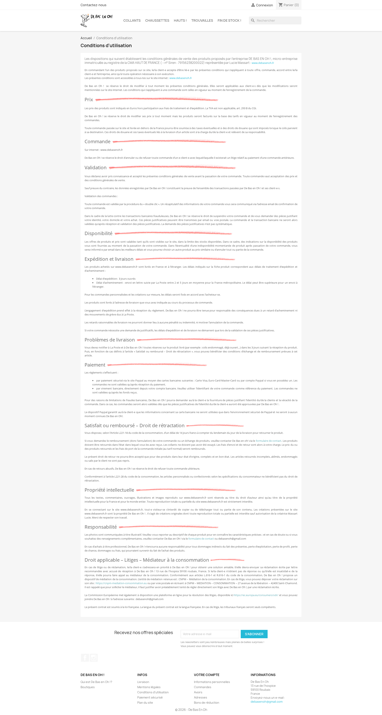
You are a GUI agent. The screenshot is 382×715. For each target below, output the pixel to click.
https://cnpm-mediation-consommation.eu (121, 583)
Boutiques (88, 687)
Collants (132, 20)
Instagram (94, 658)
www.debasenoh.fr (263, 63)
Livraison (143, 682)
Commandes (202, 687)
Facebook (85, 658)
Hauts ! (180, 20)
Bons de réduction (206, 702)
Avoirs (198, 692)
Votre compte (206, 675)
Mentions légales (149, 687)
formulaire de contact (269, 441)
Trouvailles (202, 20)
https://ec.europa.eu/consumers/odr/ (256, 595)
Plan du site (145, 702)
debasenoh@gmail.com (267, 701)
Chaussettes (157, 20)
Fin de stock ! (229, 20)
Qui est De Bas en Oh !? (96, 682)
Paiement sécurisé (150, 697)
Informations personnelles (212, 682)
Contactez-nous (93, 5)
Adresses (200, 697)
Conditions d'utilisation (153, 692)
